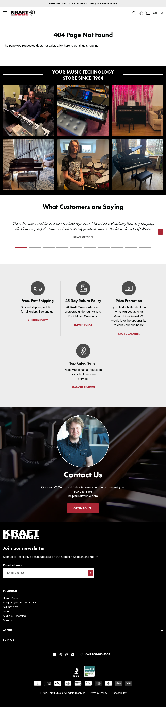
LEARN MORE (108, 3)
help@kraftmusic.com (83, 496)
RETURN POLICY (83, 325)
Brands (7, 620)
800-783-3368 (83, 491)
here (67, 45)
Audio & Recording (14, 615)
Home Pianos (11, 598)
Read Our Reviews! (83, 387)
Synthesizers (10, 607)
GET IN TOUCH (82, 508)
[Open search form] (134, 13)
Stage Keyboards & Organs (20, 602)
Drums (7, 611)
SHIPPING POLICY (37, 320)
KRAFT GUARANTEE (128, 334)
